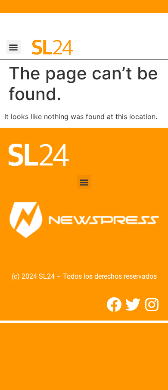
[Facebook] (113, 304)
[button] (13, 47)
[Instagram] (151, 304)
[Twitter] (132, 304)
